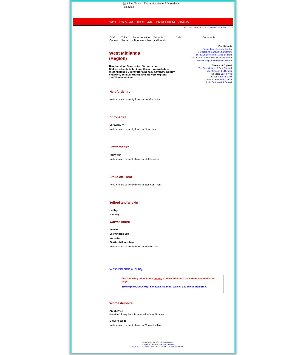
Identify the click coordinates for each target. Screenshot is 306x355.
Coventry (220, 49)
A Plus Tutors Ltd (168, 344)
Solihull (199, 55)
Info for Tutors (144, 21)
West (230, 74)
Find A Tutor (126, 21)
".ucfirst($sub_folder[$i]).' (216, 27)
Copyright (144, 344)
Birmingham (208, 49)
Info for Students (165, 21)
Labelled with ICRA (175, 346)
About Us (183, 21)
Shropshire (226, 52)
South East (210, 82)
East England (225, 68)
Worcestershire (224, 60)
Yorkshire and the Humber (219, 71)
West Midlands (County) (126, 269)
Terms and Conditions (140, 346)
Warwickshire (225, 57)
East (223, 74)
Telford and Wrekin (201, 57)
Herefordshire (203, 52)
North (222, 79)
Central (228, 82)
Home (112, 21)
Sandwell (215, 52)
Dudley (228, 49)
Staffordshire (210, 55)
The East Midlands (207, 68)
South (229, 79)
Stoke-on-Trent (224, 55)
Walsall (214, 57)
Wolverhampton (204, 60)
